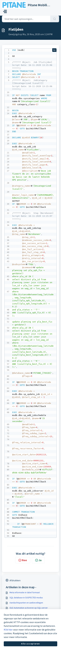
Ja (40, 560)
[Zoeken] (54, 18)
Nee (24, 560)
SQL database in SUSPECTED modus (26, 597)
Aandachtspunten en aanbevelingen (26, 602)
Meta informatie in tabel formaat (25, 592)
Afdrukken (15, 580)
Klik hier (8, 629)
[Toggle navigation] (5, 11)
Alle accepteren (30, 643)
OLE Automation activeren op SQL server (29, 607)
